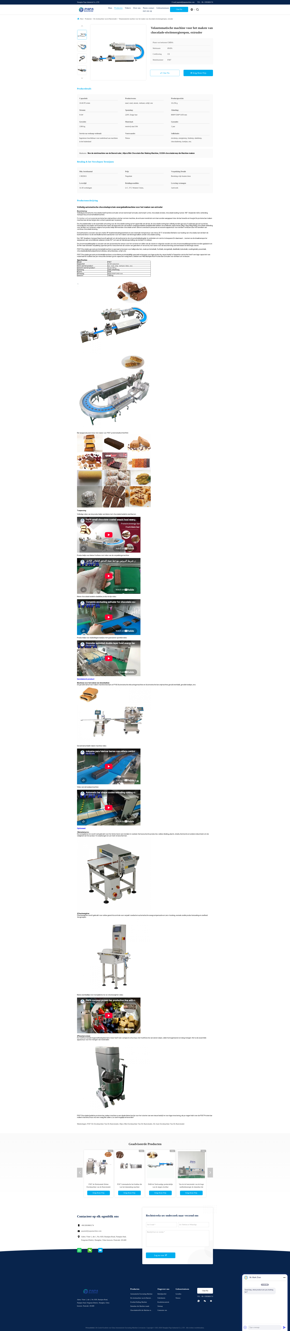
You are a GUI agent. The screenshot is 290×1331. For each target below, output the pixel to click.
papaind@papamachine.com (91, 1231)
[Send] (284, 1327)
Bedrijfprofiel (161, 1294)
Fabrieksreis (161, 1298)
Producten (118, 8)
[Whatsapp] (82, 1252)
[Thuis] (86, 9)
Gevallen (178, 1294)
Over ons (137, 8)
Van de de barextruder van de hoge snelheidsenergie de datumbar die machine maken (191, 1187)
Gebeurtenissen (162, 8)
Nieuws (178, 1298)
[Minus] (284, 1277)
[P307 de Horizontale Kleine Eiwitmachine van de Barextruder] (98, 1164)
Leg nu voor (159, 1255)
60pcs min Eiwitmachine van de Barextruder (136, 1124)
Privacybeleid (90, 1328)
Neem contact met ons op (148, 9)
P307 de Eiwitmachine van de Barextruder (103, 1124)
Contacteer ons (162, 1310)
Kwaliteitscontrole (163, 1302)
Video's (128, 8)
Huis (110, 8)
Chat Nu (179, 9)
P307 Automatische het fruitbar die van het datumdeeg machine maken (129, 1187)
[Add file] (245, 1327)
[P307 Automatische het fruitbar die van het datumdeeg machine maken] (129, 1164)
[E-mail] (103, 1252)
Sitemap (160, 1306)
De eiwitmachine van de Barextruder (105, 19)
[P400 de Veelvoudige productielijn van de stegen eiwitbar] (160, 1164)
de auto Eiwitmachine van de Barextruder (168, 1124)
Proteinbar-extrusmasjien (86, 218)
